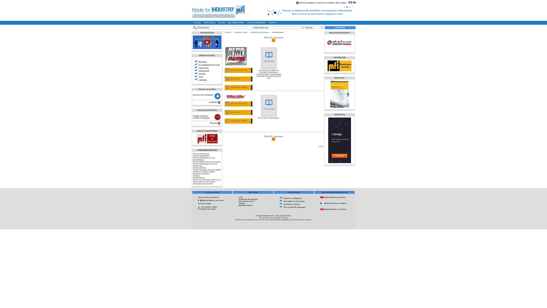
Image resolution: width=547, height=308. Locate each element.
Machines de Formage (260, 32)
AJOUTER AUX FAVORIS (238, 87)
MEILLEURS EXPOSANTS (339, 33)
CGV (240, 197)
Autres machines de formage (204, 182)
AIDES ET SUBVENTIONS (207, 131)
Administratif (204, 71)
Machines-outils (241, 32)
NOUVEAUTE (339, 115)
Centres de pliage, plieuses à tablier (207, 170)
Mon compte (342, 3)
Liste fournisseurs (297, 220)
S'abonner (213, 102)
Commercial (204, 68)
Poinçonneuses (199, 178)
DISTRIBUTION (339, 58)
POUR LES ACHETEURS (207, 110)
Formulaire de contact (207, 209)
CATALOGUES (209, 23)
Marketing (203, 62)
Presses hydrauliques (201, 156)
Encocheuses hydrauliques (268, 118)
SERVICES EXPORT (207, 55)
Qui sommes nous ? (247, 201)
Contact (242, 203)
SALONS (221, 23)
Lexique (308, 220)
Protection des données (248, 199)
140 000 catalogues (307, 3)
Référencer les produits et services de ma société (254, 220)
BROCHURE (339, 78)
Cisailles (196, 176)
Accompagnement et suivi (209, 65)
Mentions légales (245, 205)
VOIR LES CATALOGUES (238, 70)
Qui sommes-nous (266, 218)
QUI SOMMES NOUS (236, 23)
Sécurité (202, 74)
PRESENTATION (207, 33)
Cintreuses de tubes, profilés (204, 172)
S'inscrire (214, 123)
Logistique (203, 80)
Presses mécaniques (201, 154)
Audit (201, 77)
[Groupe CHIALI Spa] (339, 49)
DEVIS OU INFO (235, 79)
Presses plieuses (199, 168)
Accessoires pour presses (203, 184)
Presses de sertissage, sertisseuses (207, 180)
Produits (228, 32)
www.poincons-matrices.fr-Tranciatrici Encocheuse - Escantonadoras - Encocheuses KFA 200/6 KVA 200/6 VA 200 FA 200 (269, 74)
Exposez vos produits (325, 3)
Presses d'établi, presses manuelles (207, 162)
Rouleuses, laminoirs (201, 174)
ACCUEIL (197, 23)
